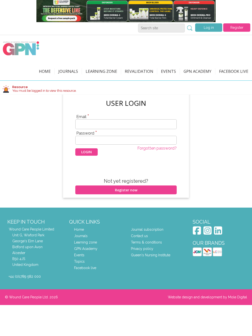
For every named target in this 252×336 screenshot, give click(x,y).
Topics (79, 261)
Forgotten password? (157, 148)
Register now (126, 190)
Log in (209, 28)
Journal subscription (147, 229)
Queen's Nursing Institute (150, 255)
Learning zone (101, 71)
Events (168, 71)
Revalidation (139, 71)
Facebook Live (233, 71)
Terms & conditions (146, 242)
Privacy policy (142, 249)
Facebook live (85, 268)
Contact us (139, 236)
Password (86, 133)
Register (236, 28)
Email (82, 116)
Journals (68, 71)
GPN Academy (197, 71)
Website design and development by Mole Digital (207, 297)
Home (45, 71)
